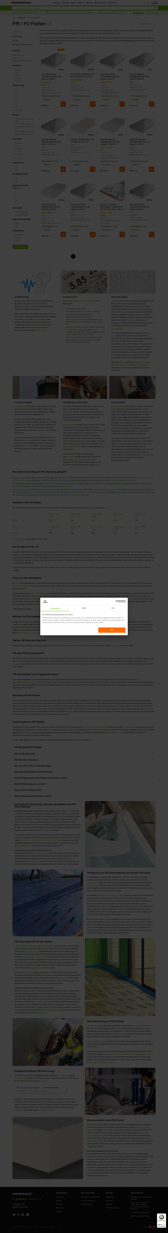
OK (112, 630)
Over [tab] (113, 608)
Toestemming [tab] (54, 608)
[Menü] (165, 1215)
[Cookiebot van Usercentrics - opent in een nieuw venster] (117, 601)
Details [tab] (84, 608)
